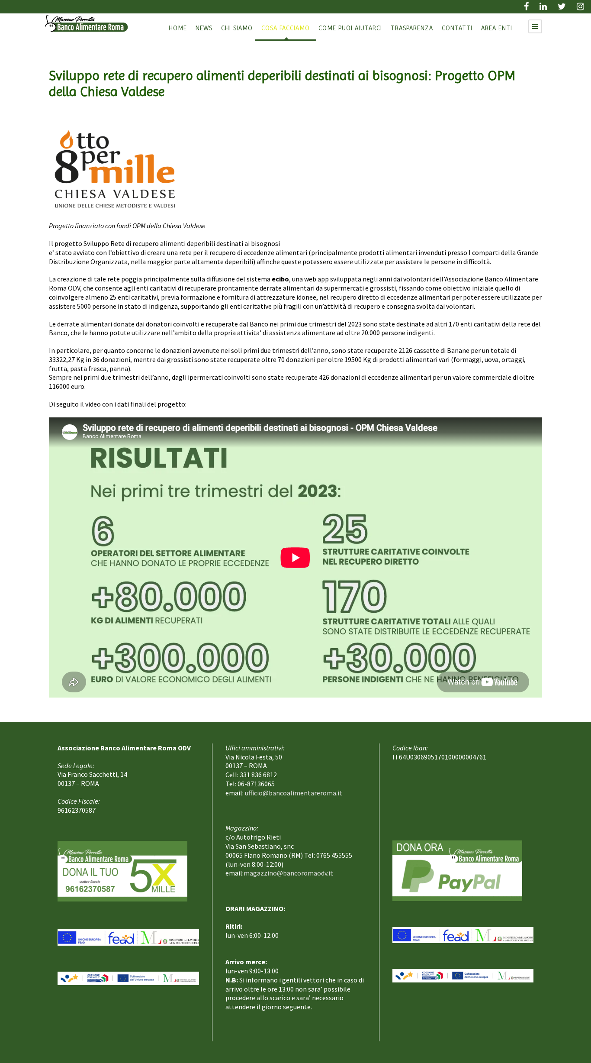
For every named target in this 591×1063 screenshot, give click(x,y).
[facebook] (526, 6)
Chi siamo (237, 28)
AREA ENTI (496, 28)
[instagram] (580, 6)
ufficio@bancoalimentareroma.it (293, 792)
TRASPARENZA (412, 28)
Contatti (457, 28)
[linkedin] (543, 6)
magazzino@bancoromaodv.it (288, 873)
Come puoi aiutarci (350, 28)
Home (178, 28)
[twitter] (562, 6)
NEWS (204, 28)
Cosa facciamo (285, 28)
